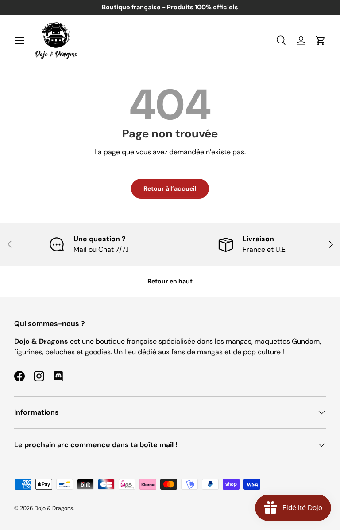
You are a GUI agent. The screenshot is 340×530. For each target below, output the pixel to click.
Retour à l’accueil (170, 188)
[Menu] (19, 41)
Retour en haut (170, 281)
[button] (320, 41)
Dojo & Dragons (54, 508)
